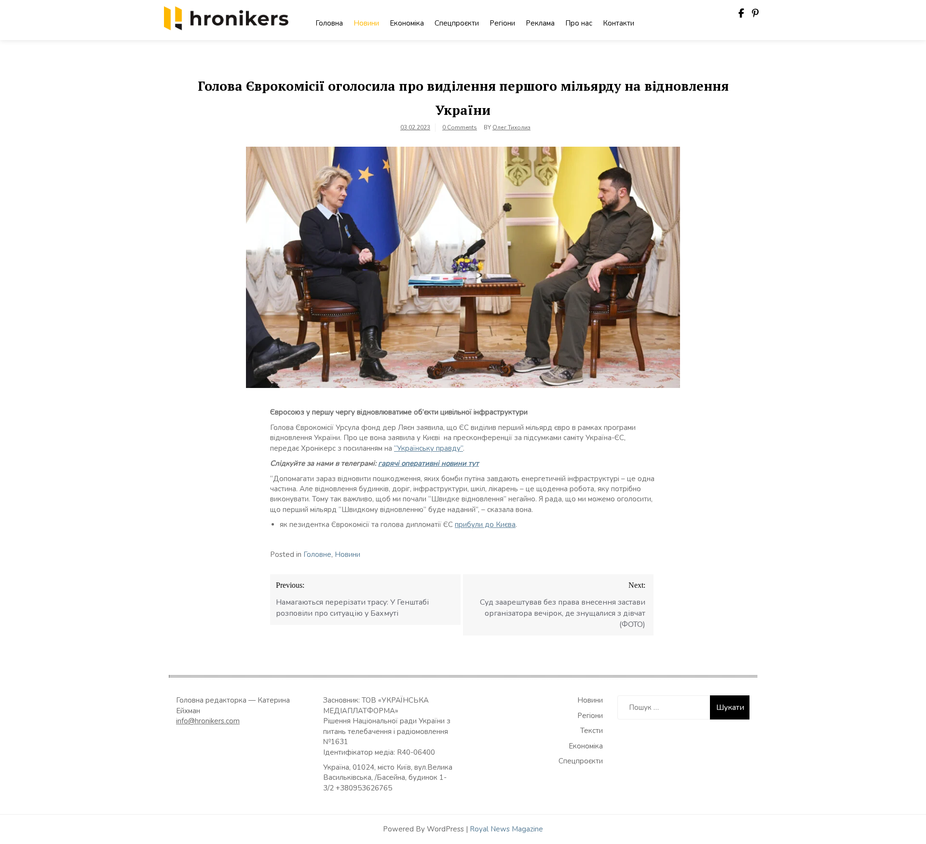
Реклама (540, 23)
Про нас (578, 23)
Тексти (591, 730)
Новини (366, 23)
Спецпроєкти (457, 23)
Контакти (618, 23)
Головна (329, 23)
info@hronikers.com (208, 721)
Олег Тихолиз (511, 127)
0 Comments (459, 127)
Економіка (407, 23)
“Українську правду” (428, 448)
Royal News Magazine (506, 829)
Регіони (502, 23)
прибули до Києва (485, 524)
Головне (317, 554)
